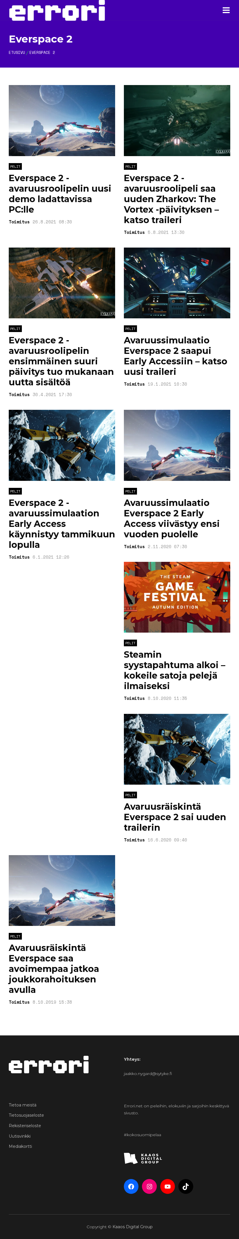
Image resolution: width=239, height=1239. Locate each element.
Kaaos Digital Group (133, 1226)
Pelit (15, 166)
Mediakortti (20, 1146)
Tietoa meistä (22, 1105)
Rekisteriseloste (25, 1125)
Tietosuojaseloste (26, 1115)
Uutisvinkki (20, 1136)
